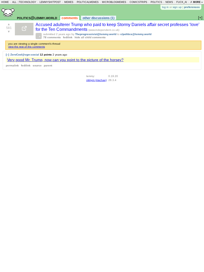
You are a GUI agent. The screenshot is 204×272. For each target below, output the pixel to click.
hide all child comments (90, 37)
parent (48, 65)
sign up (177, 7)
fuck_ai (181, 2)
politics (156, 2)
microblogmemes (114, 2)
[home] (8, 19)
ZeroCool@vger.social (24, 54)
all (14, 2)
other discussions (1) (98, 18)
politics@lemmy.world (37, 17)
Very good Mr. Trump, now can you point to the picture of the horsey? (65, 60)
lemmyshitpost (50, 2)
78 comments (52, 37)
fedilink (68, 37)
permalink (12, 65)
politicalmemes (88, 2)
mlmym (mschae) (96, 80)
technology (27, 2)
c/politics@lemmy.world (135, 34)
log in (165, 7)
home (5, 2)
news (169, 2)
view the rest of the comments (26, 46)
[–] (7, 54)
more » (198, 2)
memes (68, 2)
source (37, 65)
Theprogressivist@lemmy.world (95, 34)
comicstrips (138, 2)
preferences (192, 7)
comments (70, 18)
